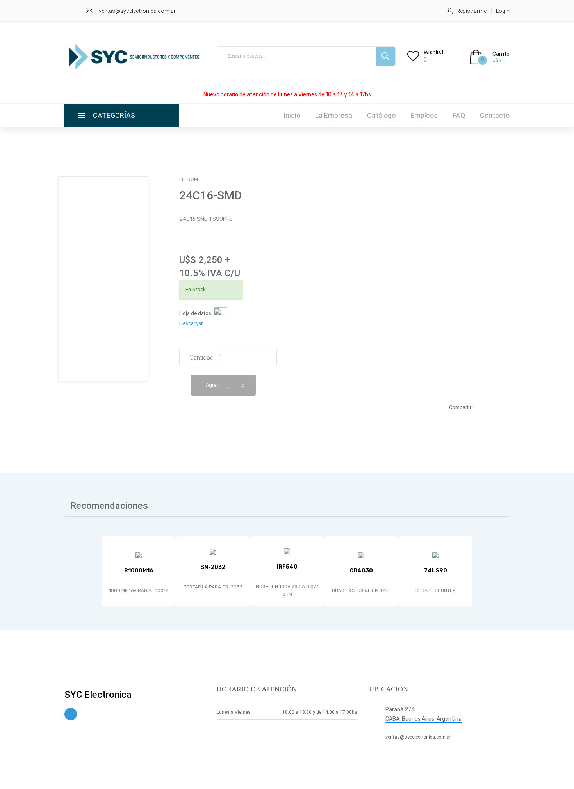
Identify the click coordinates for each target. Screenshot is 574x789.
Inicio (291, 115)
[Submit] (385, 56)
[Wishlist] (229, 385)
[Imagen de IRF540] (287, 551)
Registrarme (471, 11)
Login (503, 11)
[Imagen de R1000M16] (138, 555)
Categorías (114, 115)
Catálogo (381, 115)
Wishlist (434, 52)
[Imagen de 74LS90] (435, 555)
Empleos (424, 115)
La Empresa (333, 115)
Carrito (501, 54)
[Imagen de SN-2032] (213, 551)
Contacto (495, 115)
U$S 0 (498, 60)
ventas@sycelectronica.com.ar (137, 11)
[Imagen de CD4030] (361, 555)
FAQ (459, 115)
